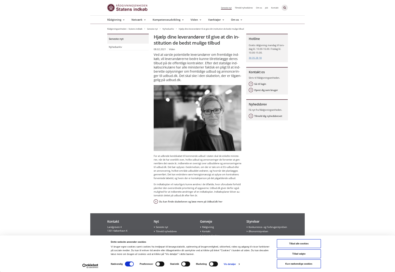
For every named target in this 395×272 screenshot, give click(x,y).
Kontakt (275, 7)
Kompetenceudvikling (166, 19)
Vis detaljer (230, 264)
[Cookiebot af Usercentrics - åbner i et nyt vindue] (90, 266)
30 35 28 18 (255, 57)
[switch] (160, 264)
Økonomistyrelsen (258, 231)
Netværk (136, 19)
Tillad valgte (298, 253)
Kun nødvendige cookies (298, 263)
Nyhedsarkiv (115, 46)
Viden (194, 19)
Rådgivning (114, 19)
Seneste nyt (226, 7)
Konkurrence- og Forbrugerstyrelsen (268, 227)
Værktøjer (214, 19)
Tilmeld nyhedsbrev (244, 7)
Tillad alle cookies (299, 243)
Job (266, 7)
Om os (259, 7)
